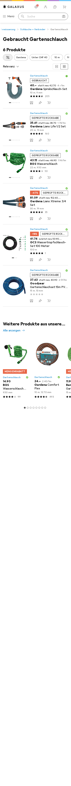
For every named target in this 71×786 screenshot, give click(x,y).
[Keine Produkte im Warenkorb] (64, 7)
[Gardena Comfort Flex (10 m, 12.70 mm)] (47, 369)
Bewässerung (8, 29)
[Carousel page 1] (25, 408)
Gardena (21, 57)
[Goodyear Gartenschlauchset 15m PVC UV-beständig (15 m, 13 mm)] (35, 286)
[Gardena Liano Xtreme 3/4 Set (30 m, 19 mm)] (35, 203)
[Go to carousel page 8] (45, 408)
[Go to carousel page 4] (33, 408)
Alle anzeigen (11, 330)
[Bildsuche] (63, 16)
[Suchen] (22, 16)
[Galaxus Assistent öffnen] (55, 7)
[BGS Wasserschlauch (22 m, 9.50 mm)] (35, 164)
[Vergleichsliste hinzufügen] (31, 102)
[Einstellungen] (36, 7)
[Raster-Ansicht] (56, 66)
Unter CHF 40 (40, 57)
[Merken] (40, 102)
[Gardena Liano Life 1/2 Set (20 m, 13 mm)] (35, 127)
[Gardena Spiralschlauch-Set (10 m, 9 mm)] (35, 89)
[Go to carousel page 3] (30, 408)
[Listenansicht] (64, 66)
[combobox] (8, 57)
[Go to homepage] (13, 6)
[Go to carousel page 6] (39, 408)
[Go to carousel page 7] (42, 408)
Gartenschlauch (39, 75)
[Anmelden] (45, 7)
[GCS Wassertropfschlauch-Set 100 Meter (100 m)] (35, 244)
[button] (66, 76)
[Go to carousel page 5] (36, 408)
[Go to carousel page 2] (28, 408)
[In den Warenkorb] (49, 102)
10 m (57, 57)
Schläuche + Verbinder (32, 29)
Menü (11, 16)
